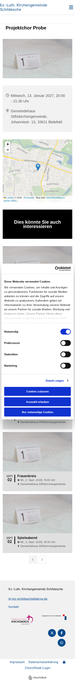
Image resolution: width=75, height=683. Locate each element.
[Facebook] (61, 633)
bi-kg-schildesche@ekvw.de (28, 599)
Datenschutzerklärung (43, 662)
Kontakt (14, 607)
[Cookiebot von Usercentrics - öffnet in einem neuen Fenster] (55, 268)
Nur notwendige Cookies (37, 412)
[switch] (65, 343)
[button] (65, 7)
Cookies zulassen (37, 391)
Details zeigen (55, 380)
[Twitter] (52, 633)
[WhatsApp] (61, 642)
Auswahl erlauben (37, 401)
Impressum (17, 662)
